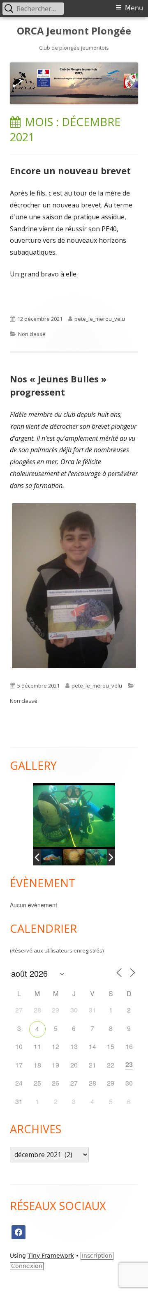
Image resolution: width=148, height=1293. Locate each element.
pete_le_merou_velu (99, 318)
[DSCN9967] (52, 857)
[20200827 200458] (75, 857)
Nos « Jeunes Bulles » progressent (58, 385)
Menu (134, 8)
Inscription (97, 1255)
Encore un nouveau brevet (70, 170)
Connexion (26, 1266)
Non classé (32, 334)
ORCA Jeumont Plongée (74, 31)
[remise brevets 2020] (98, 857)
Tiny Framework (51, 1255)
